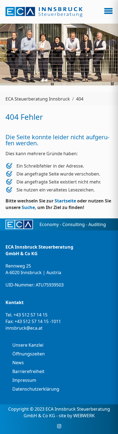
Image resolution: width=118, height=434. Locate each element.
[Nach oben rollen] (106, 422)
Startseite (65, 201)
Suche (28, 207)
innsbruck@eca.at (24, 328)
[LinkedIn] (67, 426)
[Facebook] (50, 426)
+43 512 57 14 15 (30, 315)
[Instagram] (59, 426)
